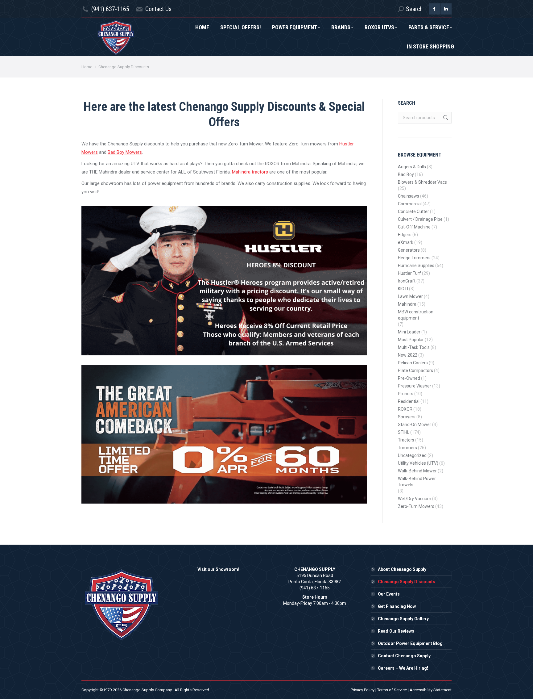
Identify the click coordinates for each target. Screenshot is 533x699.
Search (445, 117)
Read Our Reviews (396, 631)
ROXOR (405, 409)
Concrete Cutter (413, 211)
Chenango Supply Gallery (403, 618)
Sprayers (406, 416)
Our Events (389, 594)
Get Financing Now (397, 606)
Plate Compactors (415, 370)
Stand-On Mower (414, 424)
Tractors (406, 439)
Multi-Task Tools (414, 347)
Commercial (410, 203)
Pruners (405, 393)
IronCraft (406, 280)
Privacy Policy (362, 690)
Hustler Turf (409, 273)
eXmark (405, 242)
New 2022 (407, 355)
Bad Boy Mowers (125, 152)
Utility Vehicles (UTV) (418, 463)
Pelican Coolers (413, 362)
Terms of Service (392, 690)
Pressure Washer (414, 385)
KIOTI (403, 288)
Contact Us (158, 9)
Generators (409, 250)
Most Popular (411, 339)
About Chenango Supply (402, 569)
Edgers (404, 234)
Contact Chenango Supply (404, 655)
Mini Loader (409, 331)
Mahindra (407, 304)
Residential (408, 401)
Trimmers (407, 447)
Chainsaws (408, 196)
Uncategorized (412, 455)
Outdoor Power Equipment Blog (410, 643)
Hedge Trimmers (414, 257)
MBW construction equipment (415, 314)
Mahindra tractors (250, 172)
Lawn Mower (410, 296)
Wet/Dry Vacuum (414, 498)
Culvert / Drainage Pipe (420, 219)
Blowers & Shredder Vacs (422, 182)
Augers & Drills (412, 166)
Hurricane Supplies (416, 265)
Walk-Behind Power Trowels (417, 481)
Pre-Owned (409, 378)
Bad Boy (406, 174)
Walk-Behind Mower (417, 470)
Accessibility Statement (431, 690)
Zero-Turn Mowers (416, 506)
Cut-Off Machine (414, 226)
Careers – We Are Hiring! (403, 668)
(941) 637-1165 (110, 9)
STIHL (403, 432)
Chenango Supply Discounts (406, 581)
